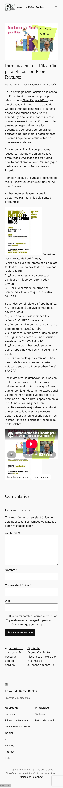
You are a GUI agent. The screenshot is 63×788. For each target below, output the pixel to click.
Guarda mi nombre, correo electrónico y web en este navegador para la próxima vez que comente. (33, 620)
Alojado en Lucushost (31, 776)
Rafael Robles (35, 84)
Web (8, 600)
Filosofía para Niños (35, 100)
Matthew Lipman (30, 153)
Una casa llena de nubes (36, 157)
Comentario (13, 532)
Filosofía (51, 84)
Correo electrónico (18, 585)
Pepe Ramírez (41, 477)
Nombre (11, 570)
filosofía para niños (17, 477)
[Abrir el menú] (56, 7)
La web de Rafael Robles (30, 7)
